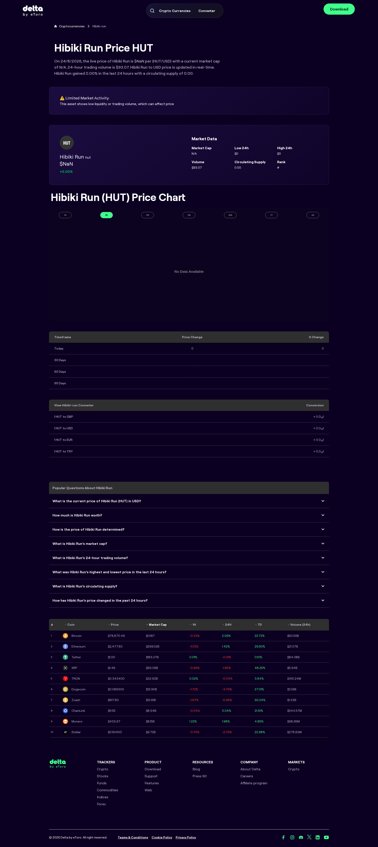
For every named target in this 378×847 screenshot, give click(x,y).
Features (152, 783)
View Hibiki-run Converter (74, 405)
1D (106, 215)
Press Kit (199, 776)
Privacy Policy (186, 837)
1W (147, 215)
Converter (206, 11)
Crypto (102, 769)
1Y (271, 215)
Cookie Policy (162, 837)
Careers (246, 776)
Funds (102, 783)
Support (151, 776)
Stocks (102, 776)
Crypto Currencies (175, 11)
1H (65, 215)
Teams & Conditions (133, 837)
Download (339, 9)
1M (189, 215)
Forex (101, 804)
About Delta (250, 769)
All (313, 215)
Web (148, 790)
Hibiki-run (99, 26)
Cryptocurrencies (72, 26)
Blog (196, 769)
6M (230, 215)
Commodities (107, 790)
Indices (102, 797)
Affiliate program (253, 783)
